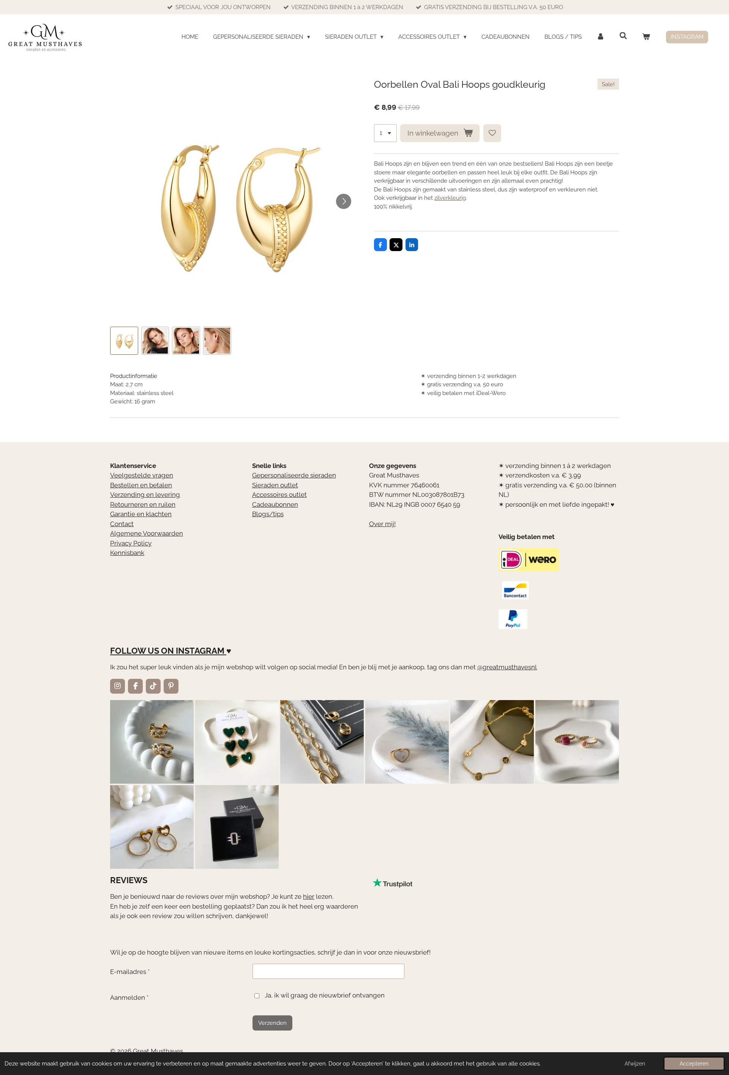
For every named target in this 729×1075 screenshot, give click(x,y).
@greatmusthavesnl (507, 667)
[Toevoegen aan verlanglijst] (492, 133)
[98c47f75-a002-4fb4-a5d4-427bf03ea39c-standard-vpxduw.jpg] (236, 826)
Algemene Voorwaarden (146, 533)
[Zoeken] (623, 36)
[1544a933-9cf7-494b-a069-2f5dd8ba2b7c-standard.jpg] (492, 741)
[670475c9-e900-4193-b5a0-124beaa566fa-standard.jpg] (577, 741)
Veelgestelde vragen (141, 475)
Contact (122, 524)
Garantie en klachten (141, 514)
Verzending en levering (145, 494)
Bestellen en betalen (141, 485)
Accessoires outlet (279, 494)
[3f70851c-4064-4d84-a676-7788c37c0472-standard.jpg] (151, 826)
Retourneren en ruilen (142, 504)
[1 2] (385, 133)
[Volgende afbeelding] (343, 201)
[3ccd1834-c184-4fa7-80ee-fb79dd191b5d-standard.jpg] (151, 741)
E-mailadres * (130, 971)
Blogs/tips (268, 514)
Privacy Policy (130, 543)
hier (308, 896)
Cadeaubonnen (275, 504)
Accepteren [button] (694, 1064)
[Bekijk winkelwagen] (646, 37)
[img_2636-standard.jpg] (321, 741)
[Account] (600, 37)
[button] (124, 341)
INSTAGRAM (200, 651)
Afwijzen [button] (635, 1064)
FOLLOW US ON (142, 651)
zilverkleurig (450, 197)
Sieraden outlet (275, 485)
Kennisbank (127, 552)
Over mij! (382, 524)
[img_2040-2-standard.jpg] (236, 741)
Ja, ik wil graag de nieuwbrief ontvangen (325, 995)
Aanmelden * (129, 997)
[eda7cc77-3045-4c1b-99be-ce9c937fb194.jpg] (407, 741)
